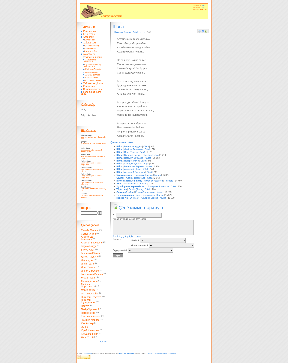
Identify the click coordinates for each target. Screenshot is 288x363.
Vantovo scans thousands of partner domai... (91, 151)
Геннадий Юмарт (90, 253)
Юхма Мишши (89, 334)
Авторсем (88, 37)
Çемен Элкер (88, 234)
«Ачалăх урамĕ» (91, 72)
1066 (202, 5)
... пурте (102, 341)
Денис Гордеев (89, 256)
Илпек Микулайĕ (90, 270)
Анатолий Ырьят (132, 169)
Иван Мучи (87, 260)
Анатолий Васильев (134, 172)
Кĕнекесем (89, 34)
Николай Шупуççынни (88, 301)
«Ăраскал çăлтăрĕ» (92, 75)
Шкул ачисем (89, 40)
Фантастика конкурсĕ (93, 57)
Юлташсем (89, 86)
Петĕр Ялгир (88, 313)
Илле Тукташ (131, 152)
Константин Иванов (92, 274)
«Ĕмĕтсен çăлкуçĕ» (92, 69)
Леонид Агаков (89, 281)
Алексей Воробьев (135, 178)
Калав (148, 158)
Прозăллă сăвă (151, 155)
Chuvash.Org (87, 353)
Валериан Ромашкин (158, 186)
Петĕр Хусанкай (90, 309)
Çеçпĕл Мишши (90, 230)
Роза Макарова (130, 183)
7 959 (202, 7)
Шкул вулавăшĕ (91, 51)
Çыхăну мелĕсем (92, 89)
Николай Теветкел (91, 297)
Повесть (169, 180)
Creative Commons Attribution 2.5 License (161, 353)
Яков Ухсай (87, 337)
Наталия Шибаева (133, 158)
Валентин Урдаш (133, 146)
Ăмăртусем (89, 54)
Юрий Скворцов (90, 330)
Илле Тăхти (87, 263)
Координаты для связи (91, 93)
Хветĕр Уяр (87, 323)
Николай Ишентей (153, 180)
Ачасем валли (90, 48)
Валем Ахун (87, 249)
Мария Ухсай (88, 290)
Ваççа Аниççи (88, 246)
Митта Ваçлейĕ (89, 293)
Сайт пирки (89, 31)
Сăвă (135, 32)
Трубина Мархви (90, 320)
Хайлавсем (89, 42)
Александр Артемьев (87, 237)
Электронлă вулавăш (111, 15)
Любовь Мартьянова (88, 285)
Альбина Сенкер (149, 198)
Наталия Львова (122, 32)
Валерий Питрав (132, 155)
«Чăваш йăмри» (91, 78)
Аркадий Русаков (133, 163)
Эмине (84, 327)
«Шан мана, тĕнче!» (92, 81)
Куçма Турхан (88, 278)
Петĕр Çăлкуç (131, 160)
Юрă (146, 163)
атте (142, 32)
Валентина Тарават (134, 166)
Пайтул (85, 306)
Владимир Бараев (143, 175)
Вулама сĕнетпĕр (91, 46)
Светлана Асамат (91, 316)
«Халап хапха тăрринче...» (89, 61)
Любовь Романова (133, 149)
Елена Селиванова (145, 192)
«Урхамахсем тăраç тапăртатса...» (92, 65)
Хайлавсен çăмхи (93, 83)
